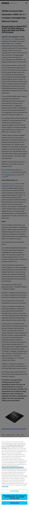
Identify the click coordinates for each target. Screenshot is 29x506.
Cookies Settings (14, 491)
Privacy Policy (5, 486)
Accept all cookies (14, 503)
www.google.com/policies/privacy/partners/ (12, 467)
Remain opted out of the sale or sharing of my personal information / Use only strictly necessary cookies (14, 497)
